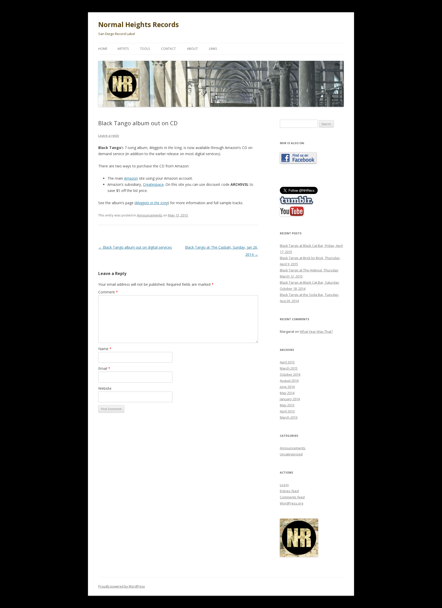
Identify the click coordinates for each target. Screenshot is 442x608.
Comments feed (292, 497)
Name (105, 348)
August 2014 (289, 380)
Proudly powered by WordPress (121, 586)
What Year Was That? (316, 331)
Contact (168, 49)
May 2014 (287, 393)
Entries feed (289, 491)
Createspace (153, 184)
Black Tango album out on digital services (135, 247)
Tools (145, 49)
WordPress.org (291, 503)
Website (105, 388)
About (192, 49)
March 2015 (288, 368)
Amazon (131, 178)
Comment (108, 292)
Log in (284, 485)
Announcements (149, 215)
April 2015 (287, 362)
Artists (123, 49)
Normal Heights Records (138, 24)
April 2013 (287, 411)
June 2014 (287, 386)
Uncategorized (291, 454)
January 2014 (290, 399)
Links (213, 49)
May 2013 (287, 405)
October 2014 (290, 374)
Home (102, 49)
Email (104, 368)
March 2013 (288, 417)
